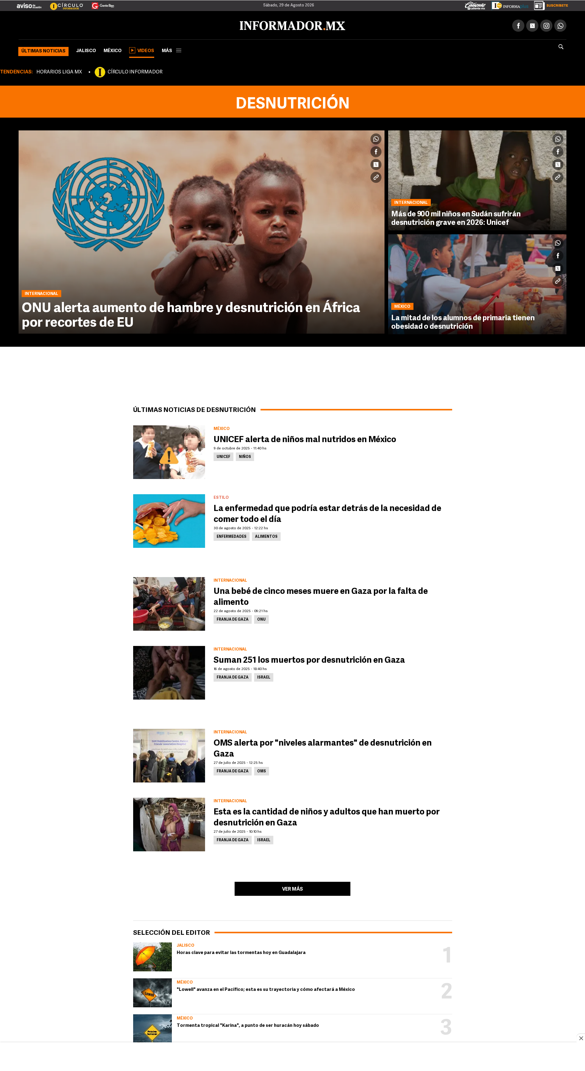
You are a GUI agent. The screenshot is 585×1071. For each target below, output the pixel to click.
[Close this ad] (580, 1038)
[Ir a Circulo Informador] (62, 3)
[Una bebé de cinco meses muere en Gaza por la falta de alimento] (169, 602)
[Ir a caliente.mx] (475, 4)
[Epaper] (508, 4)
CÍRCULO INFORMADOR (135, 71)
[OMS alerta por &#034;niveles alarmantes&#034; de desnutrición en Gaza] (169, 754)
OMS (261, 770)
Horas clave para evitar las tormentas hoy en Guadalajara (241, 951)
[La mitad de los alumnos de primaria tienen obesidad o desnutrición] (477, 283)
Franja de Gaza (233, 618)
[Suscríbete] (549, 4)
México (113, 50)
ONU (261, 618)
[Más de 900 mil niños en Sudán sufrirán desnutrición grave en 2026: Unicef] (477, 179)
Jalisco (86, 50)
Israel (263, 676)
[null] (152, 955)
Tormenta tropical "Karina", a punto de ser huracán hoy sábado (248, 1024)
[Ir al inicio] (90, 24)
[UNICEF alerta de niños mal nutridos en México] (169, 451)
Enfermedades (231, 535)
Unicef (223, 456)
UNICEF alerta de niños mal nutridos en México (305, 438)
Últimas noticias (43, 50)
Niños (245, 456)
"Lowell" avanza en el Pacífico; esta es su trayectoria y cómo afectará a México (266, 988)
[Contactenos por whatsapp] (560, 24)
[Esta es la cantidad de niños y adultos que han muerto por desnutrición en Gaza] (169, 823)
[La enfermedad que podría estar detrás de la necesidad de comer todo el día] (169, 520)
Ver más (292, 888)
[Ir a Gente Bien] (99, 3)
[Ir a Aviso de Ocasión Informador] (29, 3)
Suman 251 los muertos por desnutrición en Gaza (309, 659)
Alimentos (266, 535)
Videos (145, 50)
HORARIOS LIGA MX (59, 71)
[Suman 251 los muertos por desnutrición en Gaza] (169, 671)
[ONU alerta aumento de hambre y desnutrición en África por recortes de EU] (202, 230)
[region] (292, 1057)
